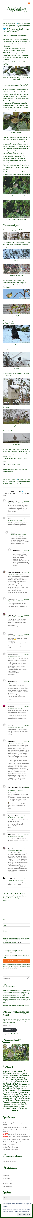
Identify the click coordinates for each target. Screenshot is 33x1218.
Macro (18, 1096)
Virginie (10, 879)
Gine (9, 849)
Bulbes (24, 1079)
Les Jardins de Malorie (16, 10)
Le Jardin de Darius (13, 816)
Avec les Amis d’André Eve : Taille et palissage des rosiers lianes (9, 25)
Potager (20, 1102)
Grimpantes (7, 1094)
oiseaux (11, 471)
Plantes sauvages (10, 1102)
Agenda (5, 1071)
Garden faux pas (15, 1092)
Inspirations (20, 1094)
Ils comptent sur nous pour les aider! (15, 458)
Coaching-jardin (12, 1086)
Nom (4, 919)
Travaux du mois (18, 1106)
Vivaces (23, 1108)
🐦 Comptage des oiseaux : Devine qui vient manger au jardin (23, 25)
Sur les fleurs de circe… (10, 1147)
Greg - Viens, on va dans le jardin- (17, 787)
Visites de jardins (10, 1108)
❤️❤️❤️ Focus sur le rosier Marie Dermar (16, 1137)
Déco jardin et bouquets (15, 1090)
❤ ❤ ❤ (15, 1110)
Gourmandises (24, 1092)
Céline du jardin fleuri (14, 572)
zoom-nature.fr (7, 1181)
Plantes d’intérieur (25, 1100)
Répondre (26, 501)
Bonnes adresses (15, 1080)
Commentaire (6, 900)
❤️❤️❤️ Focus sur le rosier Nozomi (14, 1134)
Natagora (6, 1175)
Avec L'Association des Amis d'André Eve (16, 1076)
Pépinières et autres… (10, 1161)
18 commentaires (12, 35)
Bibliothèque (6, 1080)
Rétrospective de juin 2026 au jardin (15, 1127)
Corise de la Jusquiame (10, 1150)
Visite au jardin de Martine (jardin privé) (16, 1139)
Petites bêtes (24, 469)
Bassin (22, 1078)
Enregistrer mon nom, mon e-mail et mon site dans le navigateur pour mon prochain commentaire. (16, 939)
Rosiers (25, 1104)
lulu (9, 725)
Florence (10, 741)
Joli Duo (27, 1094)
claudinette (11, 501)
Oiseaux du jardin (15, 469)
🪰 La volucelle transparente (12, 1142)
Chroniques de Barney (9, 1082)
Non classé (25, 1096)
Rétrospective (7, 1106)
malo (5, 35)
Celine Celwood (12, 834)
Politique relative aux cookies (21, 1211)
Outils (20, 1098)
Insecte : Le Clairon (9, 1144)
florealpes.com (7, 1183)
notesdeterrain (7, 1186)
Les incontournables (9, 1096)
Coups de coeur (22, 1088)
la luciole (10, 681)
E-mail (5, 925)
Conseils (11, 1088)
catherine (10, 615)
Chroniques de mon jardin (15, 1082)
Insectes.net (6, 1178)
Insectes (13, 1094)
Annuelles (12, 1071)
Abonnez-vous (9, 1030)
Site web (5, 931)
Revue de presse (16, 1104)
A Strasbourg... (15, 1073)
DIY (3, 1090)
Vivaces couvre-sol (7, 1111)
